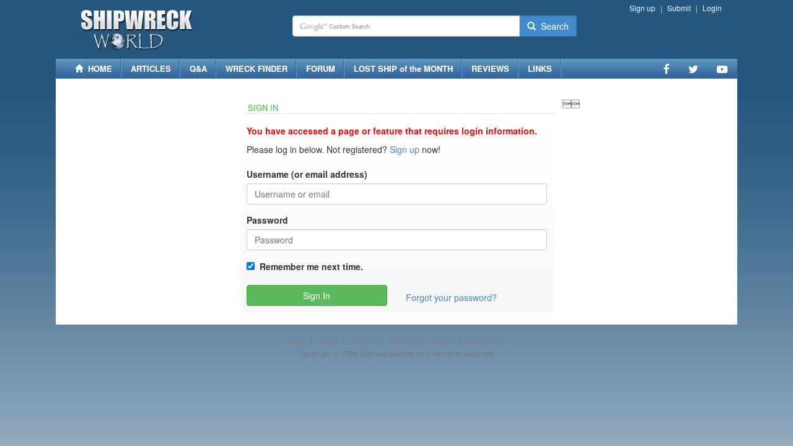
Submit (679, 7)
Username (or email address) (307, 174)
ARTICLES (151, 68)
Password (267, 220)
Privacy (440, 341)
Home (294, 341)
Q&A (198, 68)
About (327, 341)
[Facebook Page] (666, 68)
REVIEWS (490, 68)
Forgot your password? (451, 297)
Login (712, 7)
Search (552, 26)
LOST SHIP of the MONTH (403, 68)
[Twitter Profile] (693, 68)
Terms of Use (487, 341)
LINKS (540, 68)
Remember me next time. (309, 266)
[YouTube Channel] (722, 68)
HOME (97, 68)
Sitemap (402, 341)
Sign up (642, 7)
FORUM (320, 68)
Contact (362, 341)
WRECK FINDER (256, 68)
